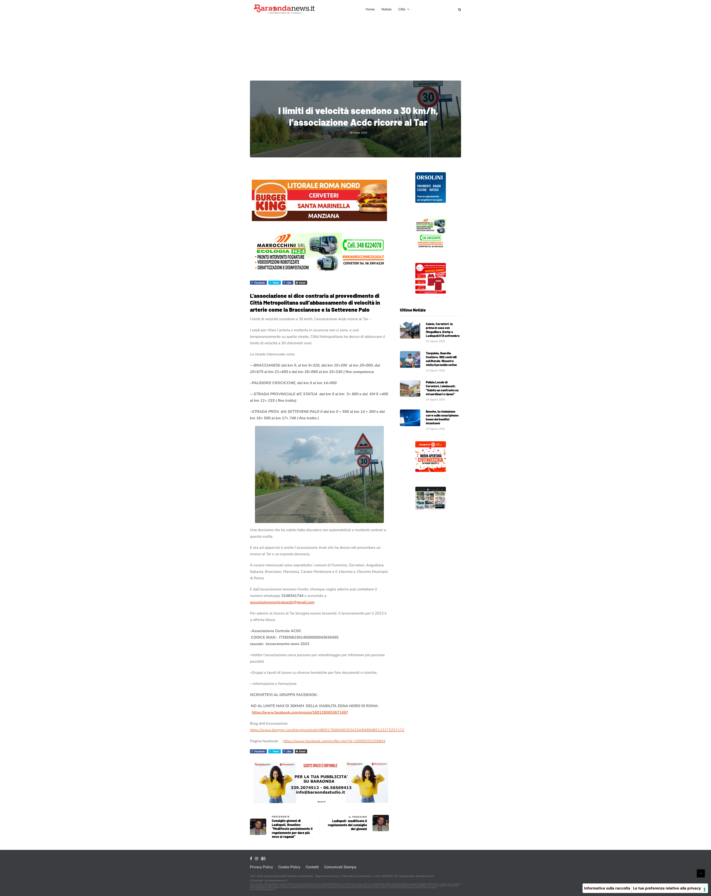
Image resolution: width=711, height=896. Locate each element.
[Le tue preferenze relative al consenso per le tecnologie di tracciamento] (704, 889)
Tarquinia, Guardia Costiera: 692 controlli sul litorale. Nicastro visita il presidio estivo (441, 359)
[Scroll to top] (701, 873)
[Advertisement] (355, 46)
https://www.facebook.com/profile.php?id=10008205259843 (334, 741)
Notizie (386, 9)
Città (401, 9)
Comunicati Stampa (340, 867)
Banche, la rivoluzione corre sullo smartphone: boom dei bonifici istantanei (442, 417)
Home (370, 9)
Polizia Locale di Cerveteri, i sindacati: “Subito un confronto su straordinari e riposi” (442, 388)
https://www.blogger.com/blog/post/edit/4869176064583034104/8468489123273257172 (327, 729)
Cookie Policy (289, 867)
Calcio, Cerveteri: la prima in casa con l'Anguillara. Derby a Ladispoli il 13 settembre (443, 329)
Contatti (312, 867)
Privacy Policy (261, 867)
